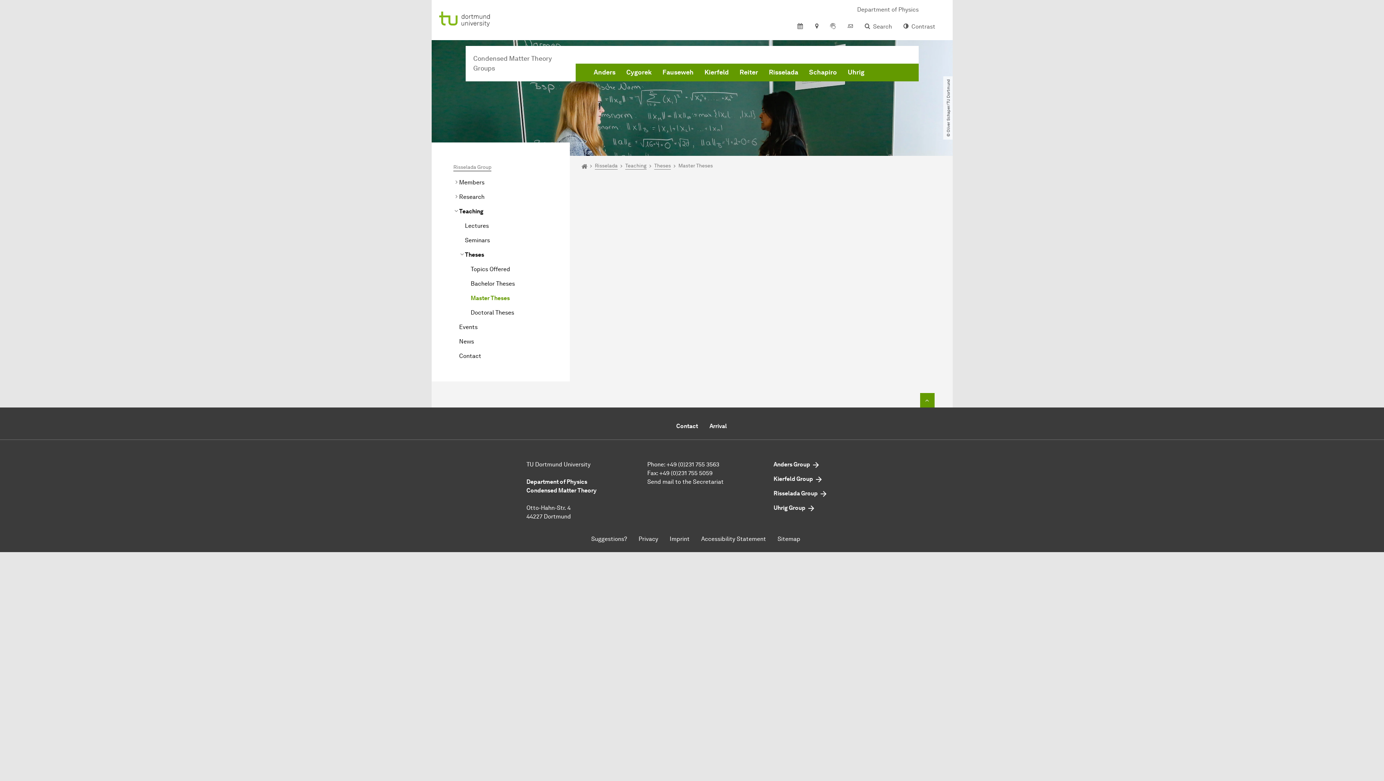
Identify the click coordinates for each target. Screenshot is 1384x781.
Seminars (477, 240)
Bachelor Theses (493, 283)
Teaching (471, 211)
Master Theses (490, 298)
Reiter (749, 72)
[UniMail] (850, 26)
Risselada (783, 72)
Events (468, 327)
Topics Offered (490, 269)
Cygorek (639, 72)
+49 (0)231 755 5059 (685, 473)
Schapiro (823, 72)
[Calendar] (800, 26)
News (466, 341)
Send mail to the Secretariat (685, 481)
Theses (474, 254)
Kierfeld (716, 72)
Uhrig (856, 72)
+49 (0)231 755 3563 (692, 464)
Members (471, 182)
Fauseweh (678, 72)
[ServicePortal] (833, 26)
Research (471, 196)
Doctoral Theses (492, 312)
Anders (604, 72)
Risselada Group (472, 167)
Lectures (477, 225)
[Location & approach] (816, 26)
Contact (470, 356)
